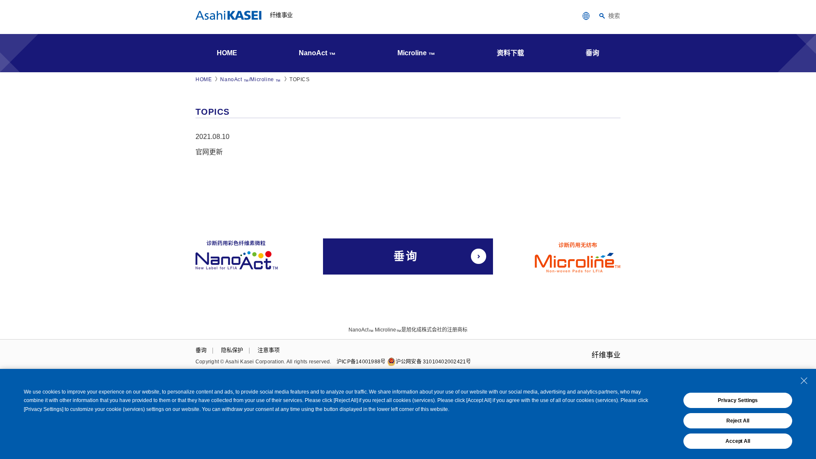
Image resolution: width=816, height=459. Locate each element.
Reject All (738, 421)
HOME (204, 79)
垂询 (201, 350)
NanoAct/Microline (250, 80)
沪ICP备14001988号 (361, 362)
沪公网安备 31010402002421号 (433, 362)
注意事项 (269, 350)
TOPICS (299, 79)
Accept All (738, 441)
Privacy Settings (738, 400)
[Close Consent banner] (804, 380)
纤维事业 (281, 14)
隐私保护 (232, 350)
